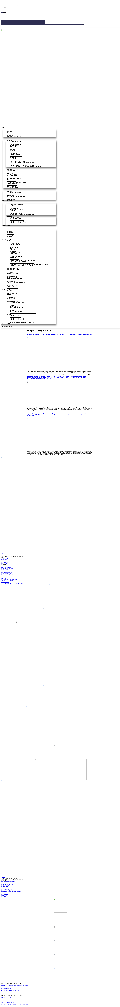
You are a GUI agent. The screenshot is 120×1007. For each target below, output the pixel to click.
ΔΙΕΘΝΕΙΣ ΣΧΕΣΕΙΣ (11, 199)
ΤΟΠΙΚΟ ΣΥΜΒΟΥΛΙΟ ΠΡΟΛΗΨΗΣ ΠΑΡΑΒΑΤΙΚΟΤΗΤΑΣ (22, 224)
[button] (28, 227)
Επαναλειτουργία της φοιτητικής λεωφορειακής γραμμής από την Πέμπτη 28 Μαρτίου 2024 (59, 334)
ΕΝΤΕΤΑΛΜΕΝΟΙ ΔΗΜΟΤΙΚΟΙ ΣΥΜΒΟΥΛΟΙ (16, 196)
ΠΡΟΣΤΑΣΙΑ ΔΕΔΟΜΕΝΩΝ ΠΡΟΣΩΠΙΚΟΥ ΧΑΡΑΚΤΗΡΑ (14, 985)
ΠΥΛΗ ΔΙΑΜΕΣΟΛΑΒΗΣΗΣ (12, 187)
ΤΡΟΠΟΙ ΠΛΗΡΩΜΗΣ (6, 988)
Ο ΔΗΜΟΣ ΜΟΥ (6, 138)
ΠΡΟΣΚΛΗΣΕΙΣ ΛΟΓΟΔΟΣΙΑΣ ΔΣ (17, 209)
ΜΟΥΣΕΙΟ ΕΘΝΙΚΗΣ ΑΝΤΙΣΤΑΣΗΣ (14, 178)
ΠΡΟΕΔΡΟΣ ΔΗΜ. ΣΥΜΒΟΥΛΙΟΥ (17, 204)
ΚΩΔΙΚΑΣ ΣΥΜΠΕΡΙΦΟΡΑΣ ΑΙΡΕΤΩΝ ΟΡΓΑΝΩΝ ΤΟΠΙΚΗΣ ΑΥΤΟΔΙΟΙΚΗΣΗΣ (26, 166)
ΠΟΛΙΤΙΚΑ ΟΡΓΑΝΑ (7, 200)
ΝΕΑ (4, 127)
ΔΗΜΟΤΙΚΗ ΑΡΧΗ (7, 189)
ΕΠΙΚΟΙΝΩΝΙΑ (6, 225)
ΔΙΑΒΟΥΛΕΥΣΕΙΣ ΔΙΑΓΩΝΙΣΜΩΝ (14, 136)
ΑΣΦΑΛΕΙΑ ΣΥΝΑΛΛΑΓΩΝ (7, 992)
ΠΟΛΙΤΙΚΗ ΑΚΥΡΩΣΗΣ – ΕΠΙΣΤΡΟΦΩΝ (11, 990)
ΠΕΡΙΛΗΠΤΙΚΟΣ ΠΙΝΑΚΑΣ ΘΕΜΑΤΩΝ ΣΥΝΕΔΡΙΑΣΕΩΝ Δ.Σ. (23, 214)
